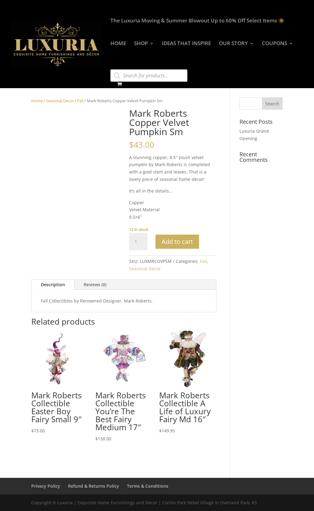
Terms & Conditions (147, 486)
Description (53, 284)
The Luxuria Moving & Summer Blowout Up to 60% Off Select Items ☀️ (197, 21)
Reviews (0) (95, 284)
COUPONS (274, 44)
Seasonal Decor (60, 100)
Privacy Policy (45, 486)
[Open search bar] (113, 66)
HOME (118, 44)
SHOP (141, 44)
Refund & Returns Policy (93, 486)
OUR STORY (233, 44)
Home (37, 100)
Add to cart (177, 241)
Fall (80, 100)
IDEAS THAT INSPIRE (186, 44)
